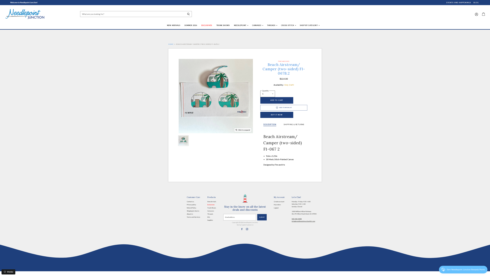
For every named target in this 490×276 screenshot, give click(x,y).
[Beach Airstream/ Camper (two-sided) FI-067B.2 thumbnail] (183, 141)
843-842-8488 (297, 219)
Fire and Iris (283, 61)
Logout (276, 208)
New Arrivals (173, 25)
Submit (262, 217)
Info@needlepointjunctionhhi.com (303, 221)
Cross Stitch (288, 25)
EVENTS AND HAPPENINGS (458, 3)
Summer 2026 (191, 25)
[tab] (269, 124)
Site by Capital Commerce (245, 225)
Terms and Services (193, 217)
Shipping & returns (193, 211)
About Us (190, 214)
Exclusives (206, 25)
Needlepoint (240, 25)
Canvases (257, 25)
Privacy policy (191, 205)
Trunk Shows (223, 25)
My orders (277, 205)
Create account (279, 202)
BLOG (476, 3)
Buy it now (277, 115)
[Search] (188, 14)
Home (170, 44)
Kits (208, 217)
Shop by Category (309, 25)
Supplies (210, 220)
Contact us (190, 202)
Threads (271, 25)
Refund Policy (191, 208)
